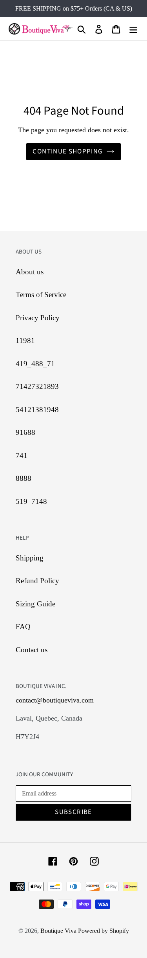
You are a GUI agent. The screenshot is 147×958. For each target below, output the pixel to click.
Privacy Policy (38, 318)
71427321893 (37, 386)
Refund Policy (37, 581)
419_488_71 (35, 363)
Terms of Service (41, 294)
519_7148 (31, 501)
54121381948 (37, 409)
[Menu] (133, 28)
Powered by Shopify (103, 930)
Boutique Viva (59, 930)
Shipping (30, 558)
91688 (25, 432)
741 (21, 455)
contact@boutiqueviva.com (55, 700)
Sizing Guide (35, 604)
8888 (23, 478)
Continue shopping (67, 151)
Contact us (31, 650)
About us (30, 272)
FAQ (23, 626)
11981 (25, 340)
